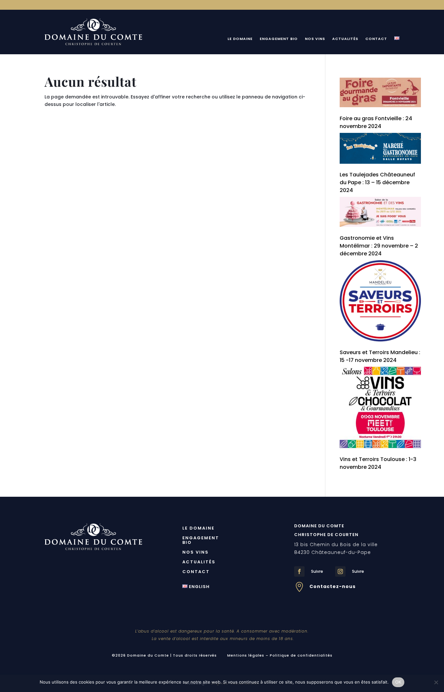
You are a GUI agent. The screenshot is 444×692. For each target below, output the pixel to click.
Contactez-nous (332, 586)
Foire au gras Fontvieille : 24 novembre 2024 (376, 122)
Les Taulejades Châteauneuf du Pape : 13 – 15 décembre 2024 (377, 182)
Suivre (317, 571)
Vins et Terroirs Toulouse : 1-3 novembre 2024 (378, 463)
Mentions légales (245, 655)
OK (398, 682)
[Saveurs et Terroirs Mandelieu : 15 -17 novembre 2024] (380, 302)
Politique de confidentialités (301, 655)
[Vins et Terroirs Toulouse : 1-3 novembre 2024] (380, 408)
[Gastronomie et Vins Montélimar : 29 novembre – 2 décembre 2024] (380, 213)
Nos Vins (315, 38)
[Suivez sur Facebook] (299, 571)
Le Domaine (240, 38)
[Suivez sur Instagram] (340, 571)
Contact (376, 38)
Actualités (345, 38)
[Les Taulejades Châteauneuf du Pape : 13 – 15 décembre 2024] (380, 149)
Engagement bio (279, 38)
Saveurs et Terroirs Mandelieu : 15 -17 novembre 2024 (380, 356)
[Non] (436, 682)
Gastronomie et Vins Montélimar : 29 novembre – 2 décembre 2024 (379, 245)
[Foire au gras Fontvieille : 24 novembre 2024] (380, 93)
